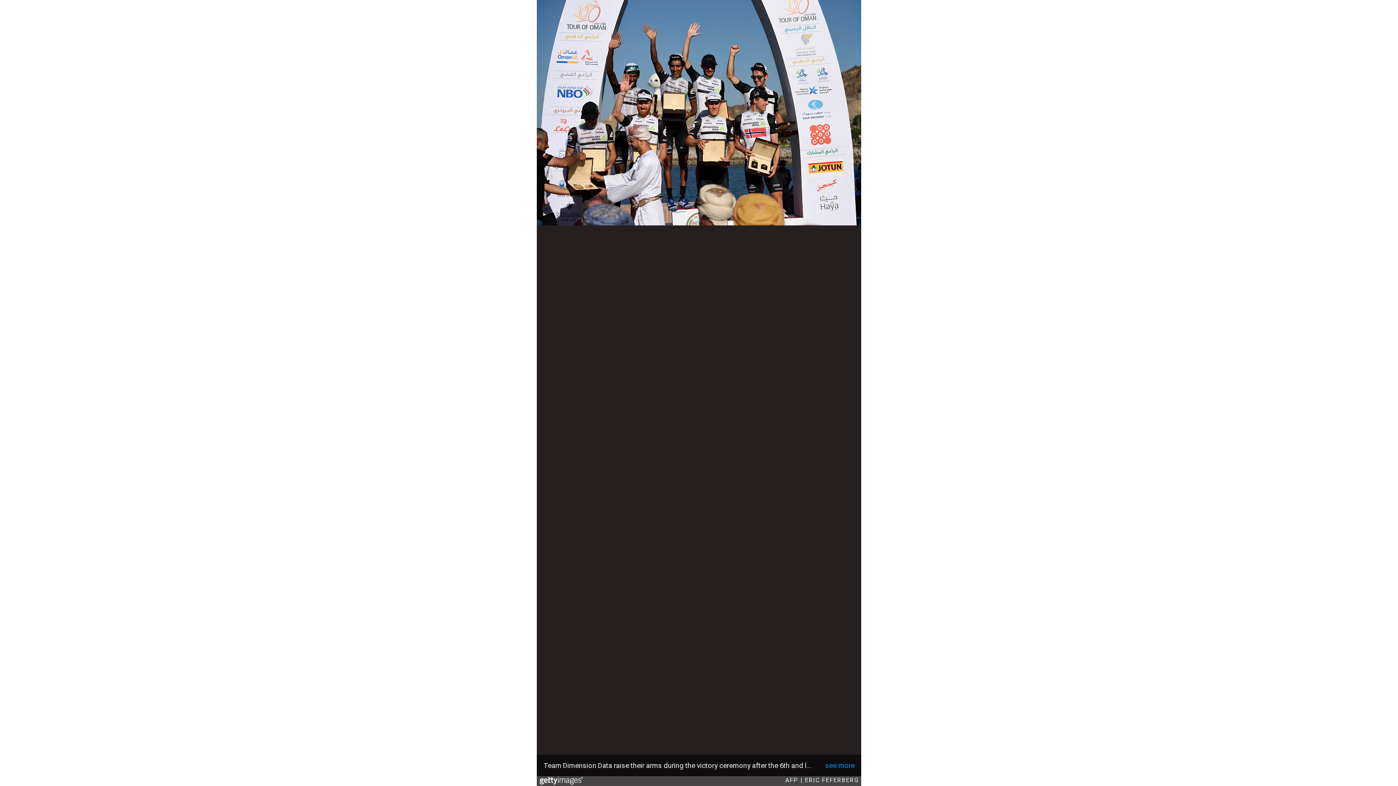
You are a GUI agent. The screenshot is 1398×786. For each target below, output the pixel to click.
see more (840, 765)
